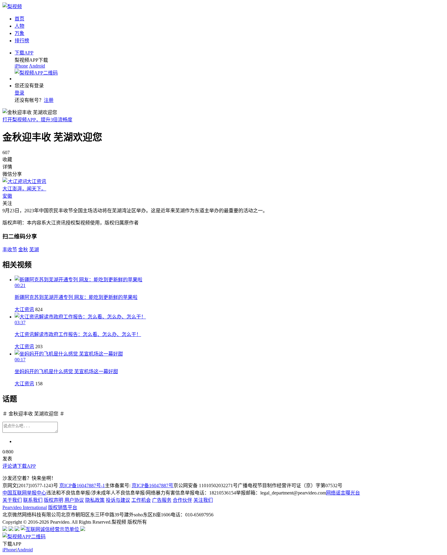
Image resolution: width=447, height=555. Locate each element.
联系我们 (33, 500)
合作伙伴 (182, 500)
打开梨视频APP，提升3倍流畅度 (37, 119)
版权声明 (53, 500)
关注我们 (203, 500)
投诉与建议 (118, 500)
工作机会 (141, 500)
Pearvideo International (24, 507)
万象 (19, 33)
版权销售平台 (62, 507)
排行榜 (22, 40)
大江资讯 (24, 309)
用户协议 (74, 500)
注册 (49, 100)
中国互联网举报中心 (24, 492)
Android (37, 65)
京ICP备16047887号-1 (82, 485)
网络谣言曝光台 (343, 492)
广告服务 (162, 500)
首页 (19, 18)
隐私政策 (95, 500)
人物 (19, 26)
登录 (19, 92)
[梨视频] (12, 6)
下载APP (24, 52)
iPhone (21, 65)
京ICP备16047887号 (152, 485)
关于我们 (12, 500)
